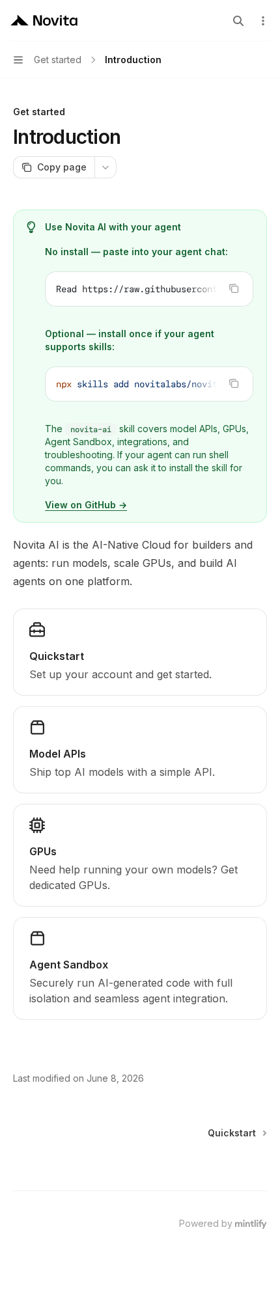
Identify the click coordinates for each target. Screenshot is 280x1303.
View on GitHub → (86, 504)
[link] (140, 652)
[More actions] (263, 21)
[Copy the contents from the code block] (233, 288)
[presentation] (149, 289)
